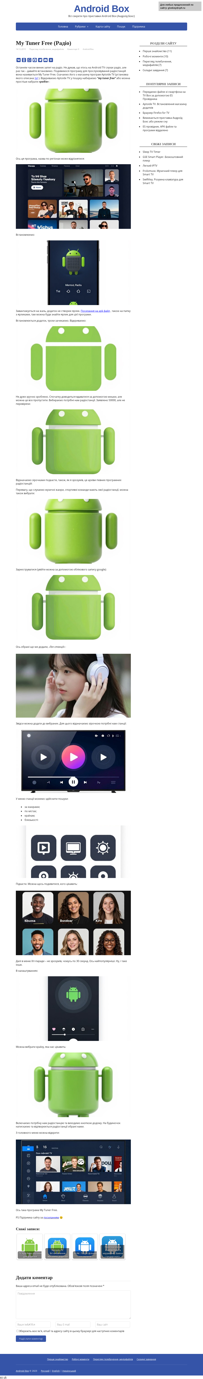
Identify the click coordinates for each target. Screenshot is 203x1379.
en (1, 1377)
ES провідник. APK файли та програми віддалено (160, 128)
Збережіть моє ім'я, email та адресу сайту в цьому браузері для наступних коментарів (71, 1331)
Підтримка (138, 26)
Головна (63, 26)
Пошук (121, 26)
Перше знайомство (157, 51)
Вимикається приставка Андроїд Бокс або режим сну (162, 119)
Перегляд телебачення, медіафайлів (46, 49)
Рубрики (80, 26)
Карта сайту (103, 26)
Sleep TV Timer (151, 152)
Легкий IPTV (150, 165)
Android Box (101, 9)
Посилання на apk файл (95, 311)
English (56, 1370)
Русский (45, 1370)
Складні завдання (155, 70)
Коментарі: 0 (73, 49)
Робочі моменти (155, 56)
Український (69, 1370)
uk (5, 1377)
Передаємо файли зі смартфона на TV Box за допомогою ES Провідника (164, 95)
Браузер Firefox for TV (156, 112)
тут (36, 78)
